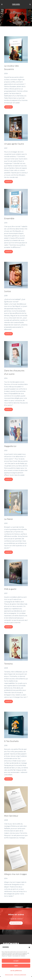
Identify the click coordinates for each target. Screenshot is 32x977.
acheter (9, 107)
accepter (16, 961)
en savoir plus (16, 923)
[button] (29, 947)
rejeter (16, 965)
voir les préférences (16, 970)
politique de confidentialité (20, 974)
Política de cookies (9, 974)
